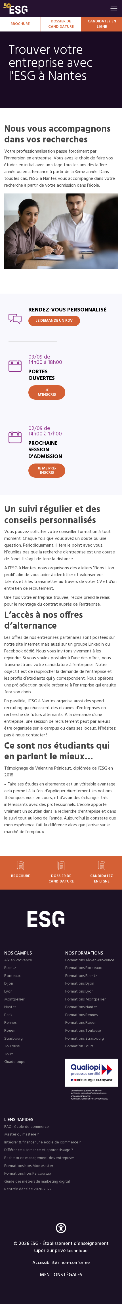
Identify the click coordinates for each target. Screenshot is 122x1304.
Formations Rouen (80, 1022)
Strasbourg (13, 1038)
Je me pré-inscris (46, 470)
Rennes (10, 1022)
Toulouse (12, 1046)
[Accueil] (61, 919)
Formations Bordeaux (83, 968)
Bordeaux (12, 976)
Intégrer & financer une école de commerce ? (42, 1142)
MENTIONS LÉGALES (61, 1275)
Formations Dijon (79, 983)
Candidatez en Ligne (102, 24)
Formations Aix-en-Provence (89, 960)
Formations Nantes (81, 1007)
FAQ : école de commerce (26, 1127)
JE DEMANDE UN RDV (54, 320)
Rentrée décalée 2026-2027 (27, 1189)
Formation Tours (79, 1046)
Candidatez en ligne (101, 878)
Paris (8, 1015)
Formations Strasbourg (84, 1038)
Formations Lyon (79, 991)
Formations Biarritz (81, 976)
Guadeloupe (15, 1062)
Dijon (8, 983)
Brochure (20, 24)
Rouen (9, 1030)
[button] (61, 1236)
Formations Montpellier (85, 999)
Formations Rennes (81, 1015)
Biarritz (10, 968)
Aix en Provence (18, 960)
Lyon (8, 991)
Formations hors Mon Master (28, 1166)
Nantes (10, 1007)
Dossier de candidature (61, 24)
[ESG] (55, 8)
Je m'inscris (47, 392)
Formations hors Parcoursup (27, 1173)
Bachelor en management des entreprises (39, 1158)
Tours (8, 1054)
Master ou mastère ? (21, 1134)
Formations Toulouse (83, 1030)
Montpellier (14, 999)
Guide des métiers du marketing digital (37, 1181)
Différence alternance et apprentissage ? (38, 1150)
